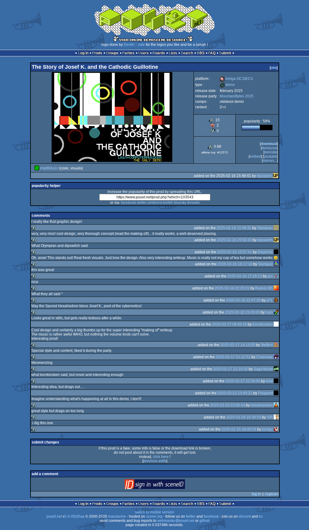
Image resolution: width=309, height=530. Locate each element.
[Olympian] (276, 228)
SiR (270, 417)
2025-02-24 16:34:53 (243, 417)
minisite (270, 152)
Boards (158, 53)
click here (161, 457)
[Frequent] (276, 393)
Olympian (265, 228)
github (204, 521)
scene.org (154, 516)
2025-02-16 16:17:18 (235, 264)
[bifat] (276, 381)
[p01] (276, 300)
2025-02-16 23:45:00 (242, 312)
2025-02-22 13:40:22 (235, 393)
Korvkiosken (263, 324)
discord (245, 516)
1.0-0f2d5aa (74, 516)
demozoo (269, 148)
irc (261, 516)
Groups (112, 53)
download (269, 144)
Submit (225, 53)
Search (187, 53)
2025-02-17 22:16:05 (230, 369)
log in (256, 494)
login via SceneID (165, 485)
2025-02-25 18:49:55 (238, 429)
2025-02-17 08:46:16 (229, 324)
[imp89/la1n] (36, 168)
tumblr (168, 202)
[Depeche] (276, 252)
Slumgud (265, 264)
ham (269, 312)
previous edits (154, 461)
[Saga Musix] (276, 369)
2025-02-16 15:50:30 (234, 240)
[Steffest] (276, 345)
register (272, 494)
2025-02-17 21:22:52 (233, 357)
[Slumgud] (276, 264)
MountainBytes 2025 (236, 96)
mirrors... (270, 161)
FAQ (211, 53)
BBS (201, 53)
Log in (83, 53)
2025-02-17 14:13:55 (237, 345)
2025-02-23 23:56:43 (227, 405)
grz (270, 276)
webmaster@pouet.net (175, 521)
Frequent (265, 393)
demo (227, 85)
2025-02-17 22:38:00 (242, 381)
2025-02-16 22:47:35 (243, 300)
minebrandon (262, 405)
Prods (97, 53)
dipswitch (264, 176)
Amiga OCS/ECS (236, 79)
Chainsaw (264, 357)
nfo (273, 68)
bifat (269, 381)
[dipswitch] (275, 176)
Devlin (129, 45)
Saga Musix (263, 369)
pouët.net (54, 516)
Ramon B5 (264, 288)
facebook (128, 202)
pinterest (155, 202)
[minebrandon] (276, 405)
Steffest (267, 345)
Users (143, 53)
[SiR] (276, 417)
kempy (267, 429)
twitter (142, 202)
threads (193, 202)
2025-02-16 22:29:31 (232, 288)
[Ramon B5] (276, 288)
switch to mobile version (154, 512)
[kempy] (276, 429)
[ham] (276, 312)
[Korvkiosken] (276, 324)
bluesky (180, 202)
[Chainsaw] (276, 357)
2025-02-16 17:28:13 (244, 276)
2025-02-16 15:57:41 (234, 252)
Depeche (265, 252)
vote (141, 45)
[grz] (276, 276)
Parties (128, 53)
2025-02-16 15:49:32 (234, 228)
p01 (269, 300)
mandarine (117, 516)
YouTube (270, 156)
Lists (173, 53)
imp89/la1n (49, 168)
